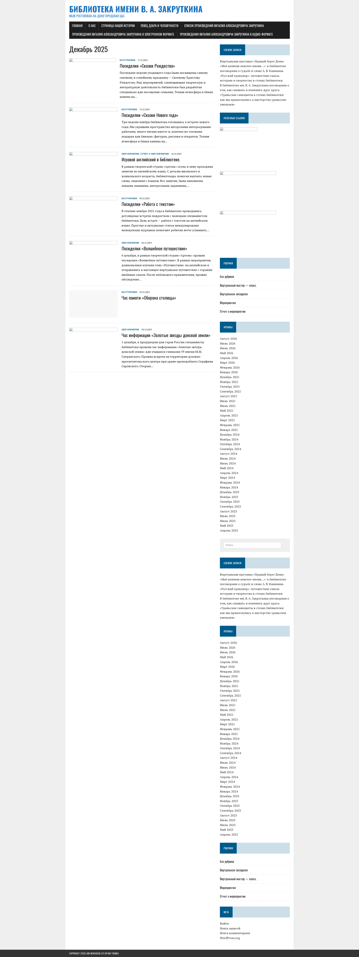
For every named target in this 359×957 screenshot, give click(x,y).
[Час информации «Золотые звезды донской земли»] (93, 352)
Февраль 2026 (230, 367)
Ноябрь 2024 (229, 439)
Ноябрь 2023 (229, 497)
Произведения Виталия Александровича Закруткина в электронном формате (123, 34)
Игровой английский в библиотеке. (151, 159)
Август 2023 (228, 511)
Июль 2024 (227, 458)
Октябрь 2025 (230, 386)
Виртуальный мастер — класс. (238, 285)
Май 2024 (226, 468)
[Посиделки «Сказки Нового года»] (93, 132)
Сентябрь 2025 (230, 391)
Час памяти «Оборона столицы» (149, 297)
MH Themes (113, 953)
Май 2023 (226, 525)
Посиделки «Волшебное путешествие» (154, 248)
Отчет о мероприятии (154, 153)
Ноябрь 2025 (229, 382)
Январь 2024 (229, 487)
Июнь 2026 (228, 348)
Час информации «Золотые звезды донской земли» (166, 335)
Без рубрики (127, 60)
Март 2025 (227, 420)
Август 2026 (228, 338)
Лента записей (230, 928)
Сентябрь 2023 (230, 506)
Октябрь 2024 (230, 444)
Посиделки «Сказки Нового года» (150, 114)
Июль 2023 (227, 516)
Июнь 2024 (228, 463)
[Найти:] (252, 545)
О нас (92, 25)
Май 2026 (226, 353)
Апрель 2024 (229, 473)
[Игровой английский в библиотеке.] (93, 177)
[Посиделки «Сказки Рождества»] (92, 83)
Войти (224, 923)
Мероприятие (130, 153)
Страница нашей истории (118, 25)
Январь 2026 (229, 372)
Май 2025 (226, 410)
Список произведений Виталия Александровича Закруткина (224, 25)
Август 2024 (228, 454)
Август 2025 (228, 396)
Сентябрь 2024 (230, 449)
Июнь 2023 (228, 521)
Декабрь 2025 (229, 377)
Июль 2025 (227, 401)
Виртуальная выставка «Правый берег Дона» (252, 61)
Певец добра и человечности (159, 25)
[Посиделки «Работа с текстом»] (93, 221)
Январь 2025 (229, 430)
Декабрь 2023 (229, 492)
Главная (77, 25)
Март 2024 (227, 478)
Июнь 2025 (228, 406)
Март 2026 (227, 362)
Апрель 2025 (229, 415)
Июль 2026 (227, 343)
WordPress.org (230, 938)
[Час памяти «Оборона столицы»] (93, 315)
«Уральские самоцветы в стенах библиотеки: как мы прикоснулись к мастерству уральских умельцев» (253, 99)
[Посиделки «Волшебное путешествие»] (93, 266)
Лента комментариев (235, 933)
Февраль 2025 (230, 425)
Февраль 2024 (230, 482)
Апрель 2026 (229, 358)
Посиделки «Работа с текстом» (148, 203)
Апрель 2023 (229, 530)
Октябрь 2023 (230, 501)
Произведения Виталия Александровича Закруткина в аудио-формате (226, 34)
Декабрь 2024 (229, 434)
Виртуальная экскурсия (234, 294)
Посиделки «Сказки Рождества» (147, 65)
